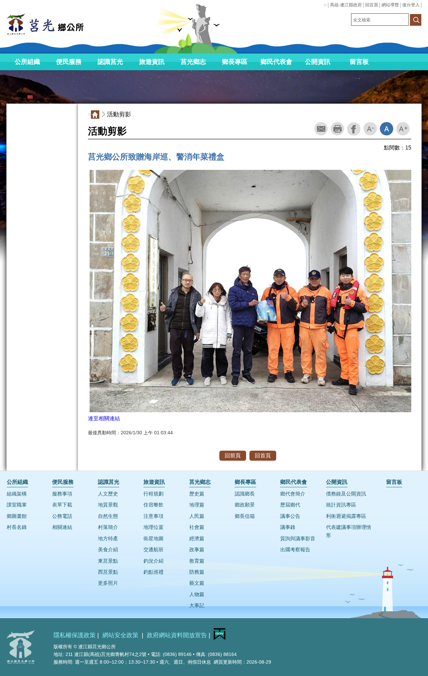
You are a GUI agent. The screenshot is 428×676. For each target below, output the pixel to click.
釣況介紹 (153, 561)
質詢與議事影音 (297, 538)
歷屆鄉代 (290, 505)
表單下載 (62, 505)
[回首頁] (57, 24)
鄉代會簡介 (292, 493)
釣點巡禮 (153, 572)
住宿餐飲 (153, 505)
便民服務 (69, 61)
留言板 (359, 61)
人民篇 (196, 516)
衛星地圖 (153, 538)
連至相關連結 (104, 418)
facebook (353, 129)
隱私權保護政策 (75, 635)
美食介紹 (108, 549)
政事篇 (196, 549)
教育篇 (196, 561)
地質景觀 (108, 505)
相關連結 (62, 527)
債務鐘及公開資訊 (346, 493)
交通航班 (153, 549)
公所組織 (27, 61)
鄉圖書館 (17, 516)
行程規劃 (153, 493)
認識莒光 (110, 61)
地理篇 (196, 505)
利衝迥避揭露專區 (346, 516)
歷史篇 (196, 493)
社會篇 (196, 527)
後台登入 (411, 4)
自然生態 (108, 516)
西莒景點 (108, 572)
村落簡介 (108, 527)
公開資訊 (317, 61)
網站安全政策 (121, 635)
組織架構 (17, 493)
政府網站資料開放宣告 (177, 635)
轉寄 (321, 128)
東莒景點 (108, 561)
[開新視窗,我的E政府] (219, 638)
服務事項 (62, 493)
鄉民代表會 (276, 61)
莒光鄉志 (193, 61)
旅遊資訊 (152, 61)
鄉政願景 (245, 505)
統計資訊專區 (341, 505)
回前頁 (233, 455)
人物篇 (196, 594)
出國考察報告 (295, 549)
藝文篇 (196, 583)
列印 (337, 128)
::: (325, 5)
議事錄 (287, 527)
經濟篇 (196, 538)
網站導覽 (390, 4)
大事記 (196, 605)
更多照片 (108, 583)
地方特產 (108, 538)
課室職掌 (17, 505)
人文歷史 (108, 493)
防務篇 (196, 572)
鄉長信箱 (245, 516)
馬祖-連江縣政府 (346, 4)
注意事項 (153, 516)
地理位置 (153, 527)
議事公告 (290, 516)
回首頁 (371, 4)
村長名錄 (17, 527)
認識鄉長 (245, 493)
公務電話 (62, 516)
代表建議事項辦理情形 (348, 531)
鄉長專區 (234, 61)
